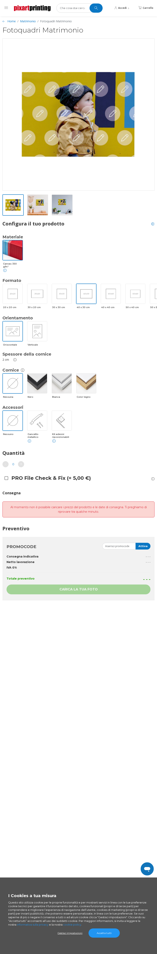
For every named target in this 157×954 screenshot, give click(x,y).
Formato (11, 280)
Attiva (143, 546)
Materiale (12, 236)
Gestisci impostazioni (69, 933)
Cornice (10, 370)
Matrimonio (28, 21)
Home (11, 21)
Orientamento (17, 317)
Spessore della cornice (26, 354)
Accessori (12, 407)
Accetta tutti (104, 933)
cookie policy (72, 924)
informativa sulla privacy (32, 924)
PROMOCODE (21, 546)
